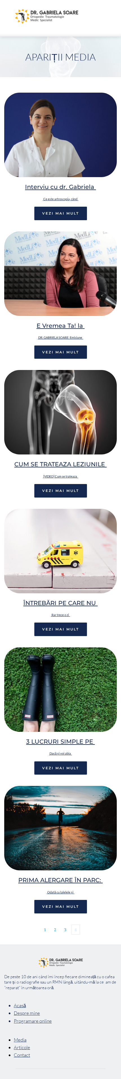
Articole (22, 1047)
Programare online (33, 1021)
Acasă (20, 1005)
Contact (22, 1055)
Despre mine (27, 1013)
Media (20, 1040)
